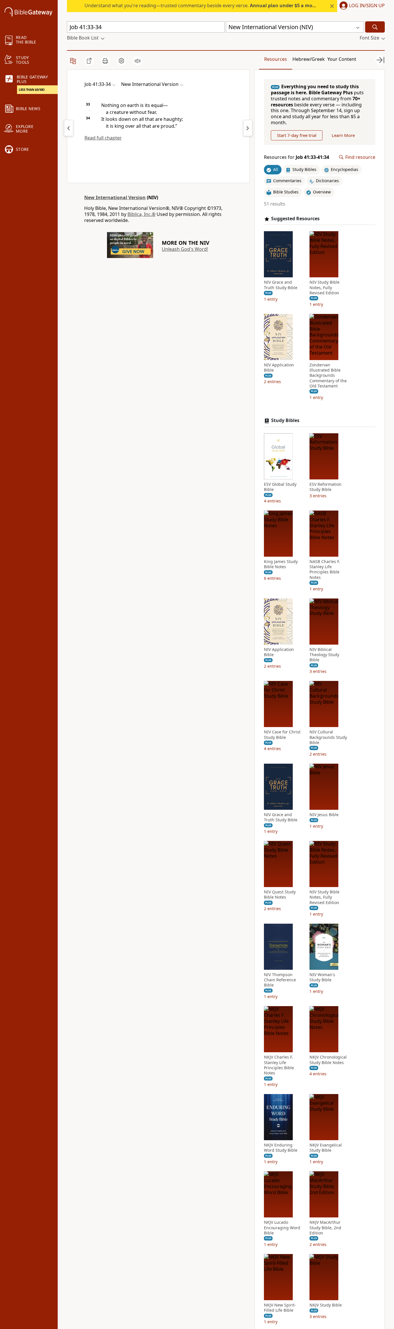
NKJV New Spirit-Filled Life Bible (280, 1307)
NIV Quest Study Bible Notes (280, 894)
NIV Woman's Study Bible (322, 977)
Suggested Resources (295, 219)
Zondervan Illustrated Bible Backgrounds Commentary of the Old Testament (328, 375)
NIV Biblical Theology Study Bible (324, 654)
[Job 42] (247, 128)
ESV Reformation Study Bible (325, 487)
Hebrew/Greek (308, 59)
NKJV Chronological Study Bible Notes (328, 1060)
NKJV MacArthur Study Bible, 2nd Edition (325, 1227)
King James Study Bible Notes (281, 564)
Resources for (296, 157)
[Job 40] (68, 128)
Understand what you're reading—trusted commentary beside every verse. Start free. (215, 5)
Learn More (343, 135)
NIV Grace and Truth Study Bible (280, 285)
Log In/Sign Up (367, 6)
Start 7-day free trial (296, 135)
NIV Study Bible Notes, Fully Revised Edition (324, 287)
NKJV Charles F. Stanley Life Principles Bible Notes (279, 1065)
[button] (361, 6)
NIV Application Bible (279, 367)
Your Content (341, 59)
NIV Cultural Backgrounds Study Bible (328, 737)
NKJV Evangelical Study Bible (325, 1147)
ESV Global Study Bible (280, 487)
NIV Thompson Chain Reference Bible (280, 980)
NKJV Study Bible (325, 1305)
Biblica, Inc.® (141, 214)
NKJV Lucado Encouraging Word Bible (282, 1227)
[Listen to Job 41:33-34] (137, 60)
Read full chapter (103, 138)
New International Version (115, 197)
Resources (275, 59)
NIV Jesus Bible (324, 814)
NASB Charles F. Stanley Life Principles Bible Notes (324, 569)
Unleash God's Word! (185, 249)
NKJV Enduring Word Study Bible (280, 1147)
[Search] (375, 27)
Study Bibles (285, 420)
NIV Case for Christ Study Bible (282, 734)
